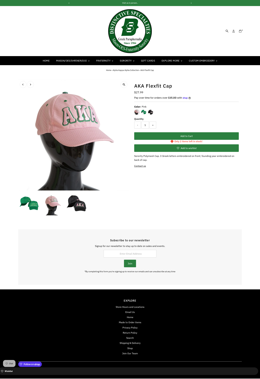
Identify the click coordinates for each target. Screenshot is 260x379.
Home (46, 60)
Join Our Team (130, 353)
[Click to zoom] (124, 84)
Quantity (139, 118)
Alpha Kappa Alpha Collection (126, 70)
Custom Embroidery (202, 60)
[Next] (30, 84)
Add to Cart (186, 136)
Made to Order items (130, 322)
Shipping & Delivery (130, 342)
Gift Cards (148, 60)
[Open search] (227, 31)
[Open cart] (240, 31)
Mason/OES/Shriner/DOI (71, 60)
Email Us (130, 312)
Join (130, 263)
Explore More (171, 60)
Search (130, 337)
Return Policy (130, 332)
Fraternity (103, 60)
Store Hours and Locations (130, 306)
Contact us (140, 166)
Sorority (126, 60)
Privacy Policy (130, 327)
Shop (130, 348)
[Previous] (23, 84)
